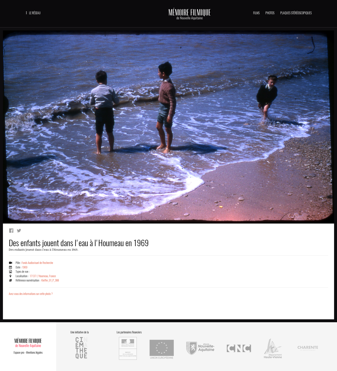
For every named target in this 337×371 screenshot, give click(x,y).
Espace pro (19, 352)
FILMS (256, 13)
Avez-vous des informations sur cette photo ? (31, 294)
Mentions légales (34, 352)
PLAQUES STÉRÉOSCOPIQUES (296, 13)
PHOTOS (269, 13)
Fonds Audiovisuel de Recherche (37, 263)
